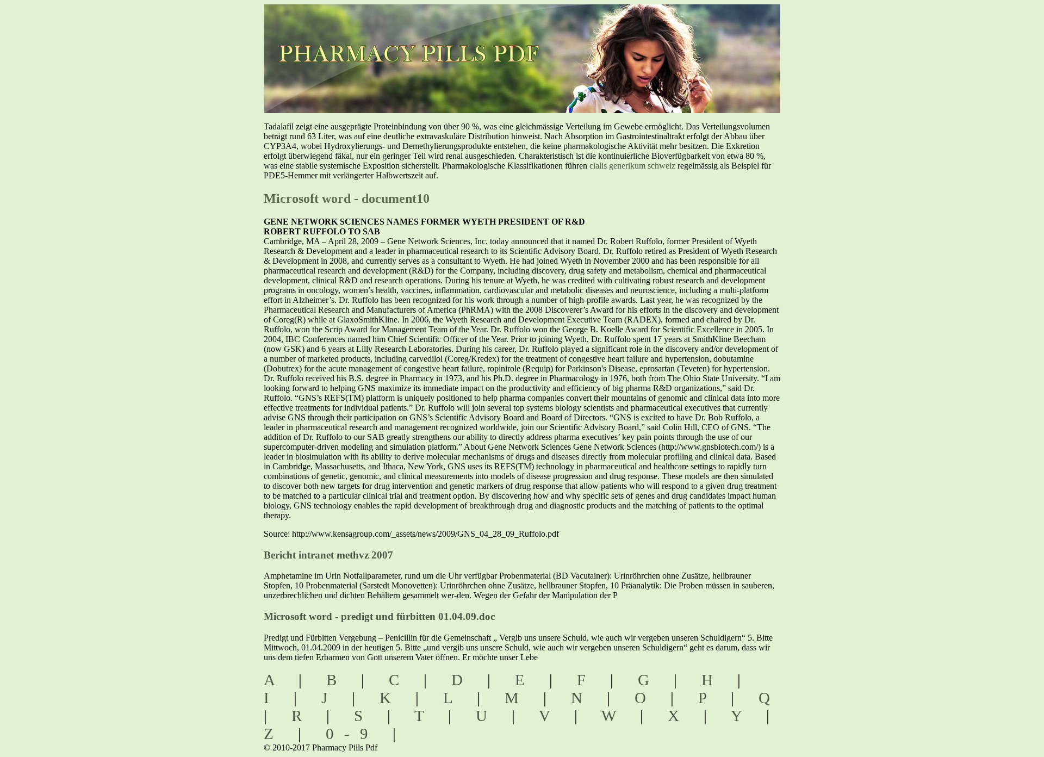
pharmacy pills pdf (419, 38)
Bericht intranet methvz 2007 (328, 555)
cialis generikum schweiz (632, 165)
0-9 (352, 733)
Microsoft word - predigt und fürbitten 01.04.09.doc (379, 616)
